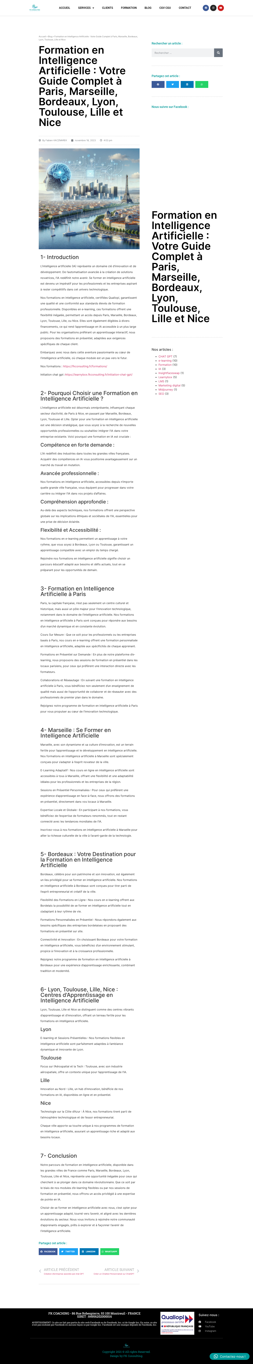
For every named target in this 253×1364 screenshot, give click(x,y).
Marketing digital (170, 385)
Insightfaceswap (169, 373)
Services (84, 7)
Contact (185, 7)
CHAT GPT (165, 356)
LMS (161, 381)
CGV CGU (165, 7)
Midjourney (166, 389)
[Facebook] (206, 8)
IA (160, 369)
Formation (129, 7)
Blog (148, 7)
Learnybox (165, 377)
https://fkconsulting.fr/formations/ (85, 366)
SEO (161, 393)
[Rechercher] (218, 52)
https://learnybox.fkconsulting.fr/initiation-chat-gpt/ (99, 374)
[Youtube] (221, 8)
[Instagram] (213, 8)
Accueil (64, 7)
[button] (48, 1251)
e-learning (165, 360)
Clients (107, 7)
